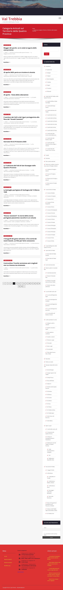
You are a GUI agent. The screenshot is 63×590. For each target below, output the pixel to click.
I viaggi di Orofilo (50, 470)
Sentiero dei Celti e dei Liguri (17, 123)
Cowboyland (24, 569)
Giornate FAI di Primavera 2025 (15, 142)
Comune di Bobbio (51, 193)
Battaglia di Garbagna (22, 196)
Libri (49, 455)
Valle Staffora (49, 420)
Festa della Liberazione (9, 98)
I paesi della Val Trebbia (50, 250)
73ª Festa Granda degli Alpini (27, 554)
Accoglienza (48, 66)
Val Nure (49, 403)
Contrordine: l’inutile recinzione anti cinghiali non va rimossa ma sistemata (20, 264)
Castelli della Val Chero (51, 115)
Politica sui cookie (49, 361)
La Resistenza (50, 473)
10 (29, 283)
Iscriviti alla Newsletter (50, 264)
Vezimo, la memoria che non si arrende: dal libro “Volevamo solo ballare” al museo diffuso (53, 575)
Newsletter (48, 358)
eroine (13, 221)
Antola (19, 76)
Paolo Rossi (13, 244)
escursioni (34, 121)
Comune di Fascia (50, 206)
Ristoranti (49, 91)
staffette (28, 221)
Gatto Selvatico (35, 243)
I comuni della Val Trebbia (51, 189)
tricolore (30, 76)
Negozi (48, 85)
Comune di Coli (50, 199)
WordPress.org (7, 565)
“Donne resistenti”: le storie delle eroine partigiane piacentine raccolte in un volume (20, 217)
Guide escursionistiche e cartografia (50, 451)
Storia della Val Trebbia (50, 466)
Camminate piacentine (51, 272)
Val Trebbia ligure (50, 413)
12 (34, 283)
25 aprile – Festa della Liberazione (16, 95)
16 (21, 286)
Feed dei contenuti (8, 559)
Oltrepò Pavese (50, 377)
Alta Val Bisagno (50, 369)
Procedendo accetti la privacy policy (50, 534)
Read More (6, 62)
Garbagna (29, 196)
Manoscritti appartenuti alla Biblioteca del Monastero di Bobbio (51, 504)
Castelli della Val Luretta (52, 124)
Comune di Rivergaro (51, 225)
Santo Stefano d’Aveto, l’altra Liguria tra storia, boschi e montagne (53, 564)
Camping (49, 82)
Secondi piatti (50, 349)
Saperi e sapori (48, 425)
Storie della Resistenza (9, 196)
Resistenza (17, 98)
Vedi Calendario (21, 572)
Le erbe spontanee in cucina (51, 319)
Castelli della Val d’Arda (51, 118)
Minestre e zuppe (50, 340)
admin (6, 52)
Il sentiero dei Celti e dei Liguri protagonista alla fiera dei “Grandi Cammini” (21, 118)
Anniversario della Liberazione (10, 76)
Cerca (45, 44)
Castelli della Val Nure (51, 127)
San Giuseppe (16, 171)
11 (31, 283)
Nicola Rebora (7, 244)
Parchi (13, 53)
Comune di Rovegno (51, 231)
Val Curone (49, 397)
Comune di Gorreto (51, 213)
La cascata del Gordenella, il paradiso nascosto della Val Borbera (53, 558)
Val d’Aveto (49, 400)
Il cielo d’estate (24, 562)
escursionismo (7, 123)
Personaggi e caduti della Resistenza (50, 492)
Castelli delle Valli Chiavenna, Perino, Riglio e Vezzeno (51, 144)
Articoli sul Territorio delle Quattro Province (19, 52)
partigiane (17, 221)
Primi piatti (49, 343)
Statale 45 (49, 383)
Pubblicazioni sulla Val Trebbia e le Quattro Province (51, 444)
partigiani (34, 196)
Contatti (47, 155)
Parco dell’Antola (50, 380)
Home (33, 28)
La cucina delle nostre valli (51, 291)
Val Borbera (49, 391)
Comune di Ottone (51, 219)
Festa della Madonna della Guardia (28, 565)
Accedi (5, 556)
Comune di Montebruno (52, 216)
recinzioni (6, 269)
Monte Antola (24, 76)
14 (39, 283)
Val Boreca (49, 394)
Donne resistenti (7, 221)
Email (45, 527)
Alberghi (49, 72)
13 (36, 283)
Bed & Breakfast (50, 79)
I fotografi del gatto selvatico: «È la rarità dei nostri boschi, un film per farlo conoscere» (20, 240)
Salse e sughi (49, 346)
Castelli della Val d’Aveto (52, 121)
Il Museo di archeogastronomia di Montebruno (50, 438)
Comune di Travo (50, 237)
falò (33, 170)
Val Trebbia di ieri (50, 513)
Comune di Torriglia (51, 234)
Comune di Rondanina (51, 228)
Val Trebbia (12, 18)
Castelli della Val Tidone (52, 130)
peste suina (34, 267)
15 (19, 286)
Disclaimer (48, 158)
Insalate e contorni (51, 336)
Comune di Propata (51, 222)
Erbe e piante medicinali (50, 161)
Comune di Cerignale (51, 196)
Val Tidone (49, 406)
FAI (33, 144)
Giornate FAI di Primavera (9, 145)
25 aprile (34, 97)
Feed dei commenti (8, 562)
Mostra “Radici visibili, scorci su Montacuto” (30, 558)
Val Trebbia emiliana (51, 410)
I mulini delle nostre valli (52, 429)
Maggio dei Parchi (8, 53)
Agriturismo (49, 69)
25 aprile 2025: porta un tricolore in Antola (19, 72)
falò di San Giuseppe (8, 171)
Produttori (49, 88)
